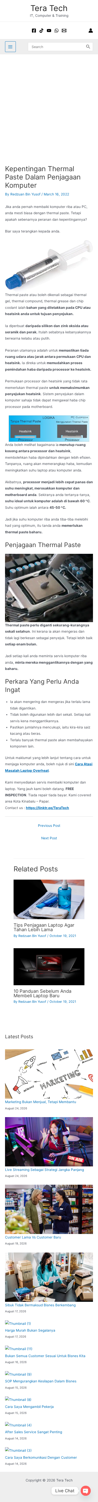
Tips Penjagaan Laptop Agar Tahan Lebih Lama (44, 927)
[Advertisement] (49, 105)
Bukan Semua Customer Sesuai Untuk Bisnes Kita (45, 1356)
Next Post (49, 838)
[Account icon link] (90, 30)
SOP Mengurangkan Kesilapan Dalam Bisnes (40, 1381)
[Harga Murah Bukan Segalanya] (18, 1323)
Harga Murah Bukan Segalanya (30, 1330)
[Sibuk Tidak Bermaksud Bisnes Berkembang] (49, 1277)
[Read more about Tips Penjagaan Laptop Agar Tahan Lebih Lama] (49, 899)
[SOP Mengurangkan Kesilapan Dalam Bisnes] (18, 1374)
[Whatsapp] (56, 30)
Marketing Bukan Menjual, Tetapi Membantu (40, 1102)
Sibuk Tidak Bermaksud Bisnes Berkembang (40, 1305)
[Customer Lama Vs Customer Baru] (49, 1209)
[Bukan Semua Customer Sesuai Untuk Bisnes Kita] (18, 1349)
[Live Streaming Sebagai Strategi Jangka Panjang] (49, 1141)
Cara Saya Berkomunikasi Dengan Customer (41, 1457)
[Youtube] (49, 30)
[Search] (88, 47)
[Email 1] (64, 30)
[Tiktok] (41, 30)
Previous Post (49, 826)
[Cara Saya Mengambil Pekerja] (18, 1399)
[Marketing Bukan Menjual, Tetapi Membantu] (49, 1074)
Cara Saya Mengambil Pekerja (29, 1407)
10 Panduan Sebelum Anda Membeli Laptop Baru (42, 993)
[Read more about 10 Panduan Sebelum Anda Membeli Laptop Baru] (49, 966)
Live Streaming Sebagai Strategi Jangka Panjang (44, 1170)
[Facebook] (34, 30)
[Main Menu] (10, 46)
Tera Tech (49, 8)
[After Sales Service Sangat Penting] (18, 1425)
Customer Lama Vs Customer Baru (33, 1237)
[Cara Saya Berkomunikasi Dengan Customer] (18, 1450)
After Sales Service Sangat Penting (33, 1432)
